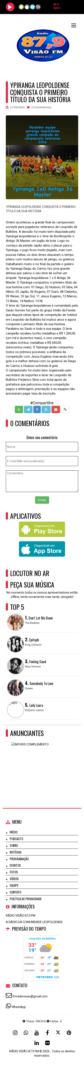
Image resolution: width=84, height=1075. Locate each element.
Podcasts (16, 838)
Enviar (42, 500)
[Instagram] (15, 1032)
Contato (15, 892)
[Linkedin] (36, 1042)
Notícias (16, 852)
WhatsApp (19, 1007)
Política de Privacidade (26, 898)
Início (13, 832)
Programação (19, 858)
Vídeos (14, 878)
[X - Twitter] (58, 1032)
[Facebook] (47, 1032)
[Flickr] (47, 1042)
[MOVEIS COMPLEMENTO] (40, 763)
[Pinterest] (68, 1032)
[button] (73, 25)
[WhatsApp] (25, 1032)
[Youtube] (36, 1032)
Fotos (14, 872)
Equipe (14, 885)
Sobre (14, 845)
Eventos (15, 865)
